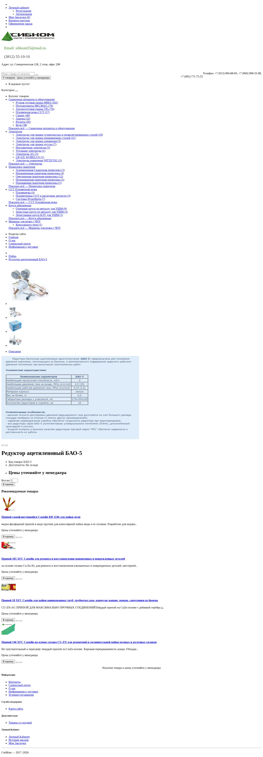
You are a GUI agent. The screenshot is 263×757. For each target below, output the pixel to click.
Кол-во (5, 480)
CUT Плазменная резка (23, 189)
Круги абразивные (20, 205)
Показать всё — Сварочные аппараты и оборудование (42, 128)
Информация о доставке (23, 246)
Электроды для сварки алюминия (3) (38, 141)
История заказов (19, 739)
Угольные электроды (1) (30, 150)
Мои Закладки (17, 743)
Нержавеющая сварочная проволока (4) (40, 173)
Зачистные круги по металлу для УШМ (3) (42, 211)
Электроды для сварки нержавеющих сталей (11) (46, 137)
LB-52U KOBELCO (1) (30, 157)
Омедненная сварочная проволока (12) (39, 176)
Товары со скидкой (20, 722)
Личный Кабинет (19, 736)
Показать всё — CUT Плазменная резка (33, 202)
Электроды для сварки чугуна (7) (36, 144)
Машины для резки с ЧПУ (25, 221)
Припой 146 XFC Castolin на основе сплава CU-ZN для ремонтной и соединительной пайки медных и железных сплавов (79, 642)
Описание (15, 351)
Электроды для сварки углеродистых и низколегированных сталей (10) (59, 134)
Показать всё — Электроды (25, 163)
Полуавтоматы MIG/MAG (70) (34, 105)
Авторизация (24, 14)
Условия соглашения (21, 694)
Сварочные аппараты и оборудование (32, 99)
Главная (13, 237)
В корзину (8, 484)
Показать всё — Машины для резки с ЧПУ (35, 227)
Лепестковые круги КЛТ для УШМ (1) (39, 215)
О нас (12, 240)
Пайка (12, 256)
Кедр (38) (21, 125)
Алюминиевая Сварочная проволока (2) (40, 170)
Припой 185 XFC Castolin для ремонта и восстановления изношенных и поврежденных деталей (63, 558)
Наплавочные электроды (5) (33, 147)
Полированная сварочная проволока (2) (40, 179)
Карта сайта (16, 708)
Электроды (15, 131)
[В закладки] (2, 445)
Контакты (15, 26)
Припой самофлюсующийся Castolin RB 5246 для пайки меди (40, 516)
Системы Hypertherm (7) (30, 198)
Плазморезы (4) (25, 192)
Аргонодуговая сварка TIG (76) (35, 109)
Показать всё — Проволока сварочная (32, 186)
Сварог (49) (23, 115)
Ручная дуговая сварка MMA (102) (37, 102)
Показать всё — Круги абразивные (30, 218)
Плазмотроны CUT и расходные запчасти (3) (43, 195)
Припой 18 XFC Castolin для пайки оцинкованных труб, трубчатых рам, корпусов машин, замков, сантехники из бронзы (79, 600)
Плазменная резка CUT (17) (33, 112)
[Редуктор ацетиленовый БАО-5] (29, 303)
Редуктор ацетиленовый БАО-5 (28, 259)
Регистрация (23, 10)
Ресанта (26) (23, 121)
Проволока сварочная (22, 166)
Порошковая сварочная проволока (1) (39, 182)
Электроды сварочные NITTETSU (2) (39, 160)
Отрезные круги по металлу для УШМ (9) (41, 208)
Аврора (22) (23, 118)
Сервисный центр (20, 243)
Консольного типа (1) (29, 224)
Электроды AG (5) (27, 154)
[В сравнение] (6, 445)
